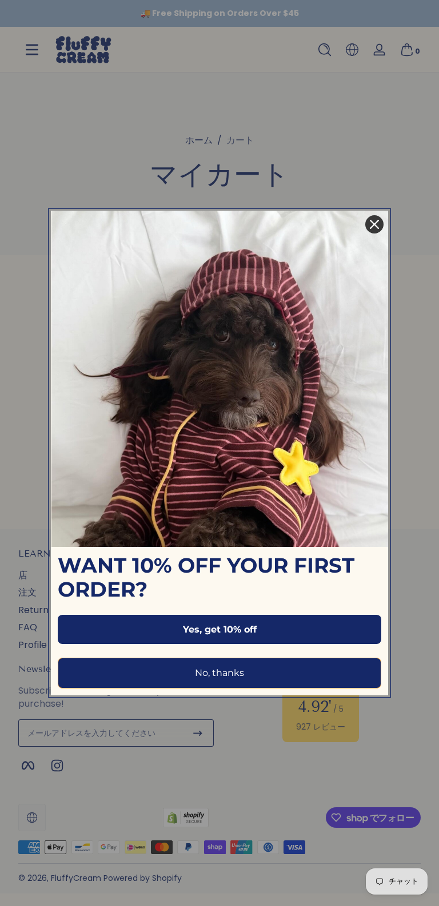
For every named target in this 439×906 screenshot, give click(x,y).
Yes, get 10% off (220, 629)
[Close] (374, 224)
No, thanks (219, 672)
